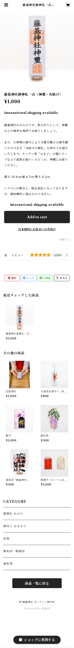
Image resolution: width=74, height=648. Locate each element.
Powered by (32, 608)
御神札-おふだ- (13, 513)
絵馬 (6, 539)
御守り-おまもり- (15, 526)
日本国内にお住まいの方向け (37, 229)
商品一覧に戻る (37, 583)
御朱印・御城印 (14, 551)
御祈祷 (7, 564)
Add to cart (37, 217)
